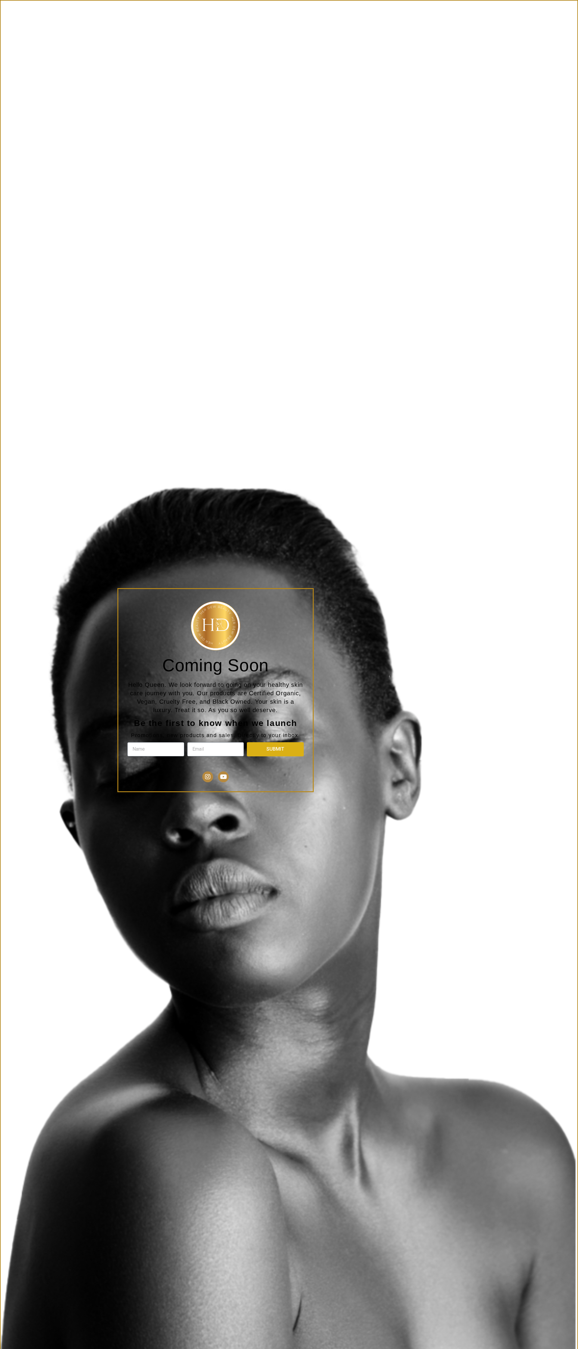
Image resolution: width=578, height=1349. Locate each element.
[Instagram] (207, 776)
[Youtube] (223, 776)
